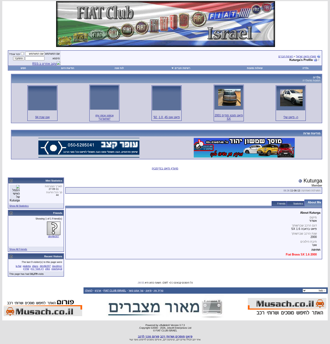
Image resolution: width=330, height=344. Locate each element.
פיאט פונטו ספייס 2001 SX (229, 117)
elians (35, 266)
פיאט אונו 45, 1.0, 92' (166, 117)
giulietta (27, 266)
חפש (23, 68)
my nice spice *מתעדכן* (104, 117)
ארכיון (98, 290)
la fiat (18, 266)
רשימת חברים (285, 56)
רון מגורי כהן (37, 268)
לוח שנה (119, 68)
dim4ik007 (53, 236)
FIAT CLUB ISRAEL (114, 290)
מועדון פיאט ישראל (306, 56)
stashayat (56, 268)
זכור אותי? (14, 54)
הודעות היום (67, 68)
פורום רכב (181, 339)
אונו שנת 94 (42, 117)
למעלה (88, 290)
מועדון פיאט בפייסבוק (165, 168)
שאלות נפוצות (255, 68)
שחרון (26, 268)
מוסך (136, 339)
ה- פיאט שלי (290, 117)
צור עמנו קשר (135, 290)
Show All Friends (18, 249)
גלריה (305, 68)
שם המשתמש (52, 53)
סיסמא (56, 58)
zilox (47, 268)
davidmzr (57, 266)
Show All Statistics (19, 205)
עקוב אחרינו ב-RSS (44, 63)
